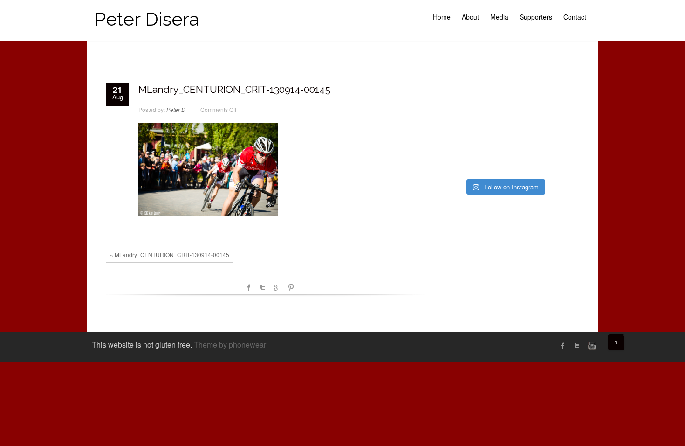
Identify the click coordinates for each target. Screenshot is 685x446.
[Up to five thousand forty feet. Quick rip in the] (540, 76)
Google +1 (277, 287)
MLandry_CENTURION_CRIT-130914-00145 (234, 89)
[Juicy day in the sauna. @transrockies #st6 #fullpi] (468, 162)
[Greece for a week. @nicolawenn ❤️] (468, 76)
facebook (249, 287)
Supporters (536, 16)
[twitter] (577, 346)
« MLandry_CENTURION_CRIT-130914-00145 (169, 254)
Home (442, 16)
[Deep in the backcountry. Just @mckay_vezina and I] (468, 119)
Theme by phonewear (230, 344)
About (470, 16)
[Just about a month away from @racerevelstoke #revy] (540, 98)
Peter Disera (146, 19)
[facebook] (563, 346)
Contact (574, 16)
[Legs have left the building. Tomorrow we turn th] (540, 162)
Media (499, 16)
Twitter (263, 287)
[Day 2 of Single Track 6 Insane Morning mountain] (504, 140)
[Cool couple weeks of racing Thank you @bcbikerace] (504, 119)
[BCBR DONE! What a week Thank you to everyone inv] (504, 162)
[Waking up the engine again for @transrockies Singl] (540, 140)
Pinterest (291, 287)
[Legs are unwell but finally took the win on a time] (468, 140)
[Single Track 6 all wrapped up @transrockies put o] (540, 119)
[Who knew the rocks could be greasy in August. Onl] (468, 98)
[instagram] (591, 346)
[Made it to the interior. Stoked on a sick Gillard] (504, 76)
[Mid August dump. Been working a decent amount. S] (504, 98)
